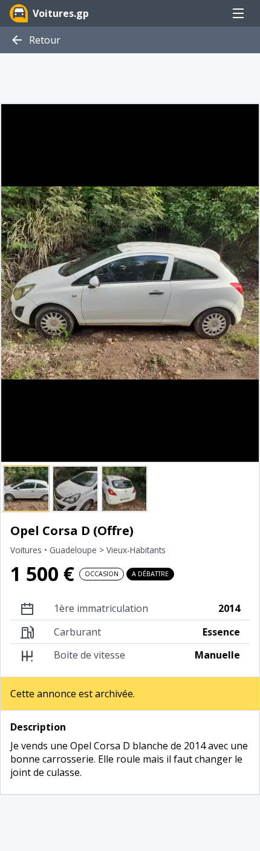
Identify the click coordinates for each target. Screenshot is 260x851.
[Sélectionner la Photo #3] (124, 488)
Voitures (27, 550)
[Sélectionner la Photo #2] (75, 488)
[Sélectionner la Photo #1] (26, 488)
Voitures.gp (61, 13)
